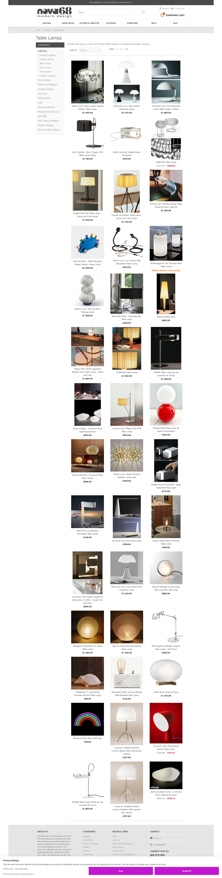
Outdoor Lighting (47, 75)
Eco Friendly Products (49, 129)
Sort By (73, 50)
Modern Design (45, 125)
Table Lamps (45, 63)
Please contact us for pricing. (166, 270)
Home (38, 30)
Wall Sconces (45, 71)
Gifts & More (44, 98)
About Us (116, 840)
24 (121, 49)
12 (116, 49)
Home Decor (68, 23)
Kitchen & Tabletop (89, 23)
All (127, 49)
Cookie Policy (118, 851)
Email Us (157, 838)
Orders (164, 8)
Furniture (132, 23)
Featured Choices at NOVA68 (48, 114)
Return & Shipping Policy (123, 843)
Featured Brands (46, 107)
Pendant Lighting (47, 55)
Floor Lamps (45, 67)
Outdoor (111, 23)
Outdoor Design (46, 89)
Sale (175, 23)
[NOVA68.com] (54, 12)
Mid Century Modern (48, 120)
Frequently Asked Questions (124, 854)
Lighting (46, 23)
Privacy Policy (118, 847)
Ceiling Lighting (46, 59)
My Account (179, 8)
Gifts (153, 23)
